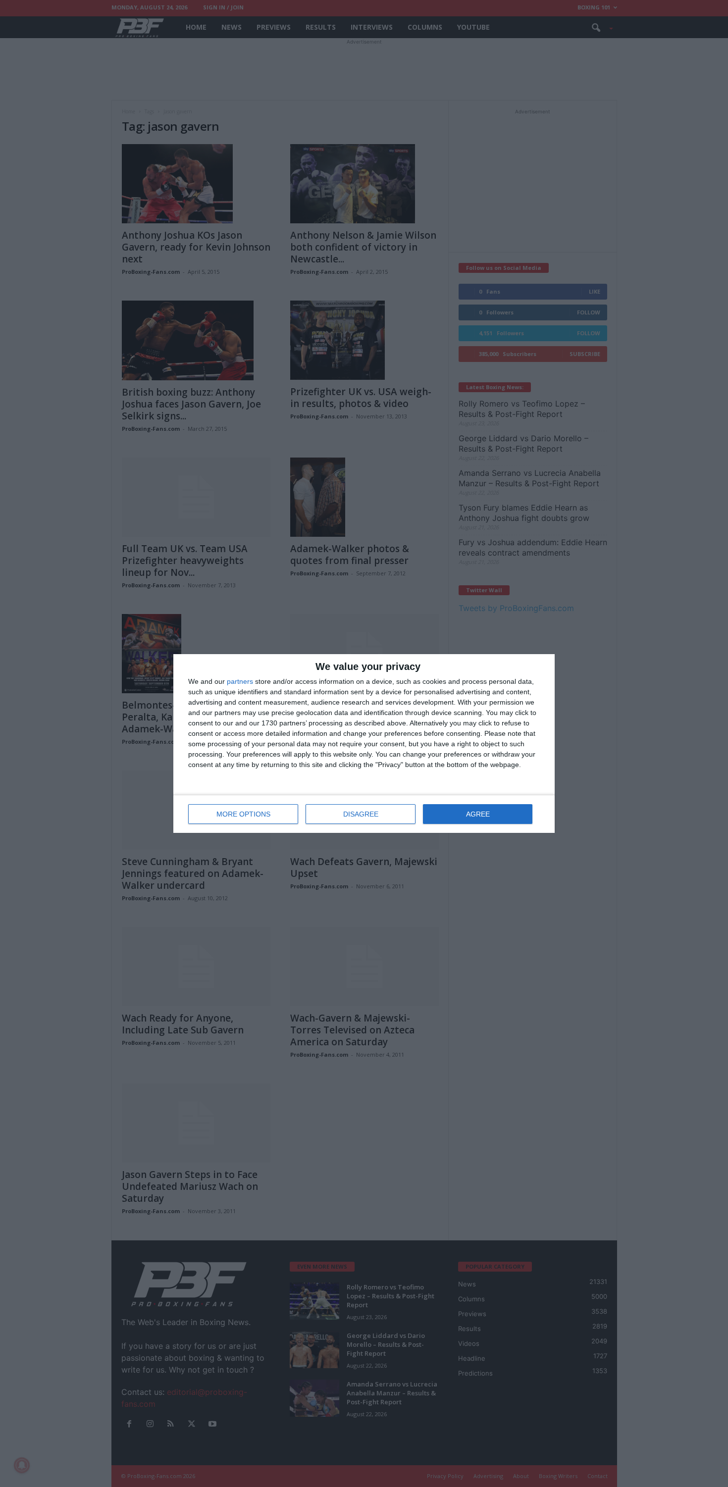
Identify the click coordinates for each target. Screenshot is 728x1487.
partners (240, 681)
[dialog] (364, 743)
